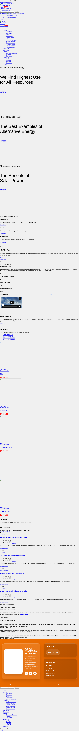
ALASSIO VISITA (6, 447)
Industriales (9, 36)
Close (1, 730)
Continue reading (4, 548)
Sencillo (8, 60)
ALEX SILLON (5, 511)
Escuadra (8, 61)
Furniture (2, 534)
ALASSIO (3, 410)
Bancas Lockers (10, 45)
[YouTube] (35, 673)
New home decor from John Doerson (13, 555)
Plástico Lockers (10, 43)
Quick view (3, 369)
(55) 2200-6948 (5, 10)
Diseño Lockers (10, 44)
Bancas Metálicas (11, 37)
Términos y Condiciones (59, 684)
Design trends (4, 570)
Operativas (9, 33)
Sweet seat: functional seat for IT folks (13, 591)
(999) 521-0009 (53, 652)
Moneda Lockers (10, 47)
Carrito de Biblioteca (11, 53)
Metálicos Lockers (11, 40)
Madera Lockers (10, 41)
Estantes (8, 54)
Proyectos (9, 56)
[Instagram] (30, 673)
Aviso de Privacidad (72, 684)
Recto (7, 58)
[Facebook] (26, 673)
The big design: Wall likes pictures (12, 573)
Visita (7, 34)
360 (1, 374)
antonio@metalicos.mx (6, 2)
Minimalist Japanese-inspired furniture (13, 537)
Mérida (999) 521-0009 (6, 8)
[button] (4, 371)
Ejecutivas (9, 31)
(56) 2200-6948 (5, 5)
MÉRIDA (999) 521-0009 (7, 3)
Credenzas (9, 63)
